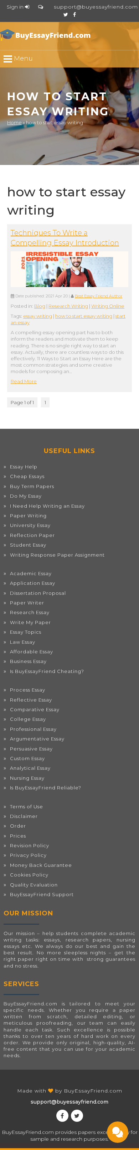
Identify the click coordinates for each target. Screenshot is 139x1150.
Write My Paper (30, 622)
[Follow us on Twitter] (65, 14)
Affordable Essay (31, 651)
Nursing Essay (27, 778)
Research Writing (68, 306)
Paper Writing (28, 515)
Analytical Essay (30, 768)
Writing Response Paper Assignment (57, 555)
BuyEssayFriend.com (93, 1091)
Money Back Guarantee (41, 865)
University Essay (30, 525)
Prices (18, 836)
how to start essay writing (83, 316)
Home (14, 122)
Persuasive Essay (31, 749)
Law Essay (22, 642)
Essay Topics (25, 632)
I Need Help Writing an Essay (47, 506)
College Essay (28, 719)
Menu (22, 58)
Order (18, 826)
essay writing (37, 316)
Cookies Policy (29, 875)
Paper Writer (27, 603)
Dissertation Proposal (38, 593)
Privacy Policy (28, 855)
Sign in (16, 7)
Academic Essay (31, 573)
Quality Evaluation (34, 885)
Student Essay (28, 545)
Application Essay (32, 583)
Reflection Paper (32, 535)
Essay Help (23, 466)
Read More (24, 381)
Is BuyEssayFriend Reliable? (45, 787)
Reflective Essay (31, 700)
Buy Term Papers (32, 486)
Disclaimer (24, 816)
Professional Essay (33, 729)
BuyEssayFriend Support (42, 894)
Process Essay (27, 690)
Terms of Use (26, 806)
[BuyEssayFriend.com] (46, 35)
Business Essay (28, 661)
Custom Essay (27, 758)
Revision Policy (29, 845)
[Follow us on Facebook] (74, 14)
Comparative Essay (35, 709)
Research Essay (30, 612)
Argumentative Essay (37, 739)
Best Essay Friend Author (98, 296)
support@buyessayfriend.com (96, 7)
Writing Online (107, 306)
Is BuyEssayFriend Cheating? (47, 671)
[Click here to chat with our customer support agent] (40, 7)
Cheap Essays (27, 476)
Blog (39, 306)
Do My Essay (26, 496)
